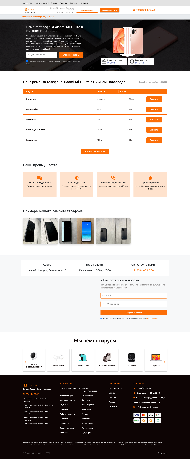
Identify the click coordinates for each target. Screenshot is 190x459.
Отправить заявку (71, 55)
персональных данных (152, 318)
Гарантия (63, 3)
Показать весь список (95, 151)
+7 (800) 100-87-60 (143, 270)
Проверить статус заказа (109, 10)
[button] (25, 362)
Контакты (84, 3)
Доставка (73, 3)
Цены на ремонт (42, 3)
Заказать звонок (87, 10)
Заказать (154, 99)
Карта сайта (162, 453)
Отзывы (54, 3)
